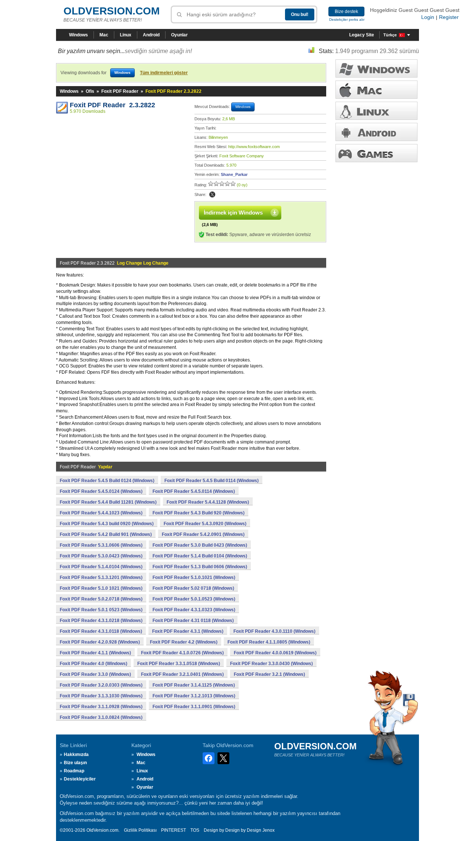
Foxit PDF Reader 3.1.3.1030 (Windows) (101, 695)
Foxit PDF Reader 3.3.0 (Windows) (95, 674)
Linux (125, 34)
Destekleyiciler (80, 779)
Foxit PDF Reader (119, 91)
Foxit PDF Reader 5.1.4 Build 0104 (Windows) (200, 556)
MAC (376, 90)
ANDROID (376, 132)
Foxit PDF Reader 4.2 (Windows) (183, 642)
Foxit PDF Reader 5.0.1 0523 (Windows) (101, 609)
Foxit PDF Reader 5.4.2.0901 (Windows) (203, 534)
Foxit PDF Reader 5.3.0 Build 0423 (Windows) (200, 545)
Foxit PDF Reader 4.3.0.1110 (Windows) (274, 631)
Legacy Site (361, 34)
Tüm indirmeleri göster (164, 72)
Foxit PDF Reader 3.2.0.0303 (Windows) (101, 685)
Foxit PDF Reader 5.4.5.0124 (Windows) (101, 491)
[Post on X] (212, 194)
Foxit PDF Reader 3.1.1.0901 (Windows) (194, 706)
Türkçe (390, 35)
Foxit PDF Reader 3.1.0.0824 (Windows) (101, 717)
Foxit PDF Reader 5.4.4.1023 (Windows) (101, 513)
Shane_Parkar (234, 174)
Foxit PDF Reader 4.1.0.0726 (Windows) (182, 652)
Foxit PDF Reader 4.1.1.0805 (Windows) (268, 642)
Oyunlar (179, 34)
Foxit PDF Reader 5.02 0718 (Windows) (193, 588)
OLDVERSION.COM (111, 11)
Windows (78, 34)
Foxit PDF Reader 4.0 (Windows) (93, 663)
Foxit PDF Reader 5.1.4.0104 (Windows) (101, 566)
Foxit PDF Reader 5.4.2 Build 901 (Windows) (106, 534)
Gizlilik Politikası (140, 830)
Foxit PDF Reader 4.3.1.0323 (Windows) (194, 609)
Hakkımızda (76, 754)
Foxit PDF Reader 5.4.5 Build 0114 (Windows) (211, 480)
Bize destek (346, 11)
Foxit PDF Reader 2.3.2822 (112, 105)
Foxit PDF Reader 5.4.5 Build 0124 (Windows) (107, 480)
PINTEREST (173, 830)
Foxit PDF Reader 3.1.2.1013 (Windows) (194, 695)
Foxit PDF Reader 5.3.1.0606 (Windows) (101, 545)
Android (151, 34)
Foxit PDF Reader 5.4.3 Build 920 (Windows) (199, 513)
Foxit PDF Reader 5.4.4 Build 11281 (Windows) (108, 502)
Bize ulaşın (75, 762)
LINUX (376, 111)
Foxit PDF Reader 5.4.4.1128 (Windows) (208, 502)
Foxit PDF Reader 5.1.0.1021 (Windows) (194, 577)
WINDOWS (376, 68)
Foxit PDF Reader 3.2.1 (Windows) (269, 674)
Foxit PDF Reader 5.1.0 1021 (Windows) (101, 588)
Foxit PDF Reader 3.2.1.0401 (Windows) (182, 674)
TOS (194, 830)
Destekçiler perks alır (346, 19)
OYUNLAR (376, 153)
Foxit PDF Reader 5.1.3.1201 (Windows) (101, 577)
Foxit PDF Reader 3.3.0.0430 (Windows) (271, 663)
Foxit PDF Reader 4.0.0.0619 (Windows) (275, 652)
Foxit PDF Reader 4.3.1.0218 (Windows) (101, 620)
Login (427, 17)
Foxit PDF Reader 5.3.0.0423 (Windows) (101, 556)
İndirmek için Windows (233, 212)
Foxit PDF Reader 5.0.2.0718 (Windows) (101, 599)
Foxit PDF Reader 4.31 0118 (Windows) (193, 620)
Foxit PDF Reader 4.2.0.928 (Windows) (100, 642)
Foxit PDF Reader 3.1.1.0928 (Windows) (101, 706)
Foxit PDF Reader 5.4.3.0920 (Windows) (205, 523)
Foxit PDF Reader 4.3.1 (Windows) (187, 631)
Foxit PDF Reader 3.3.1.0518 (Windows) (178, 663)
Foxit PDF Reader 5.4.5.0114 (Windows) (194, 491)
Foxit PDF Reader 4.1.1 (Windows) (95, 652)
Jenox (268, 830)
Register (449, 17)
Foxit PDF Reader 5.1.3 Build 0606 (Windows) (200, 566)
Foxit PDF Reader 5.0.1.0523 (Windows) (194, 599)
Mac (103, 34)
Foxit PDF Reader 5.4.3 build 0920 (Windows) (107, 523)
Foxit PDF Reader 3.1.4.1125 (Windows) (194, 685)
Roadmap (74, 770)
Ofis (90, 91)
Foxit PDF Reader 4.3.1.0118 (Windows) (101, 631)
